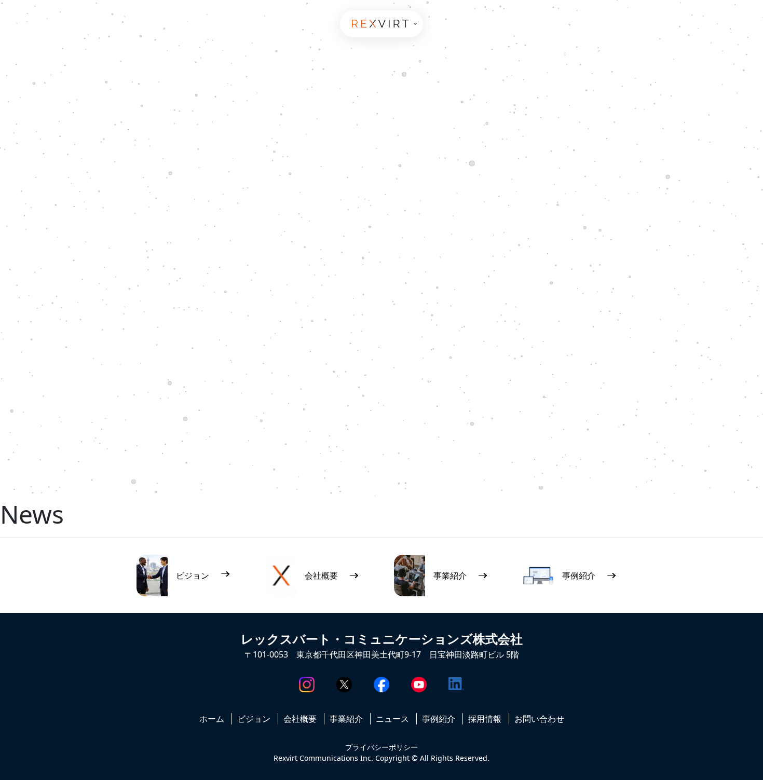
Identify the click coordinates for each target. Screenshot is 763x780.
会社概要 (300, 718)
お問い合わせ (539, 718)
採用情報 (484, 718)
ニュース (392, 718)
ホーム (211, 718)
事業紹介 (346, 718)
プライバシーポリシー (381, 747)
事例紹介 (438, 718)
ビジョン (253, 718)
